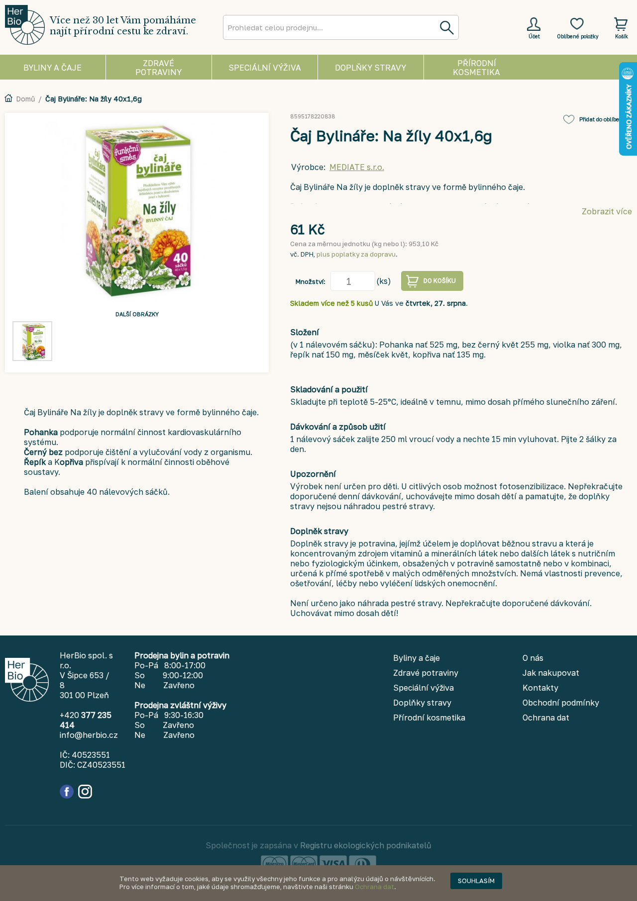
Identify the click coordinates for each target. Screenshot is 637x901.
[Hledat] (446, 27)
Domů (25, 98)
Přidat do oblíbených (605, 119)
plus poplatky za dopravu (356, 254)
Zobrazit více (607, 211)
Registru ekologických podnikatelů (365, 845)
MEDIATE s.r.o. (356, 167)
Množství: (310, 281)
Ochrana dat (374, 887)
